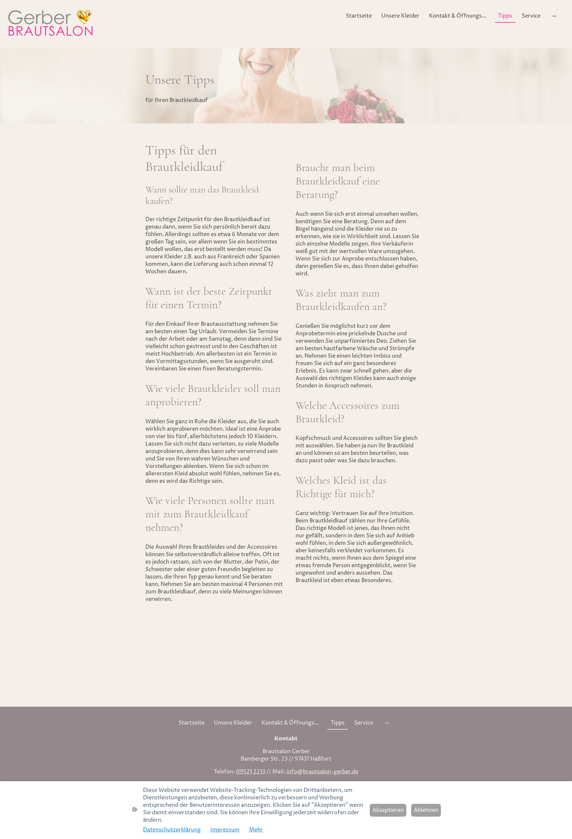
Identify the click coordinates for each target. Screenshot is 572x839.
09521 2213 (250, 772)
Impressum (225, 830)
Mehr (256, 830)
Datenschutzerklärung (172, 830)
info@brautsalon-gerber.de (322, 772)
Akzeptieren (388, 810)
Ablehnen (426, 810)
